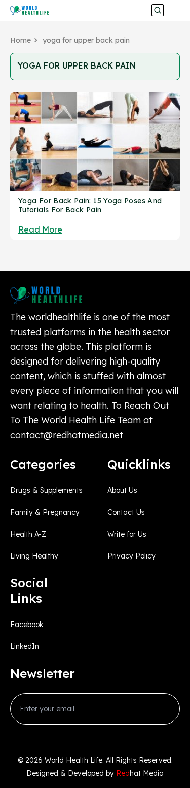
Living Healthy (34, 556)
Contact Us (126, 512)
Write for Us (126, 534)
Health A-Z (28, 534)
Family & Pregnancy (45, 512)
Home (20, 40)
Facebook (26, 624)
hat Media (140, 773)
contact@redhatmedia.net (66, 435)
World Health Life (73, 760)
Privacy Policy (131, 556)
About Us (122, 490)
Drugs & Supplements (46, 490)
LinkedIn (24, 646)
